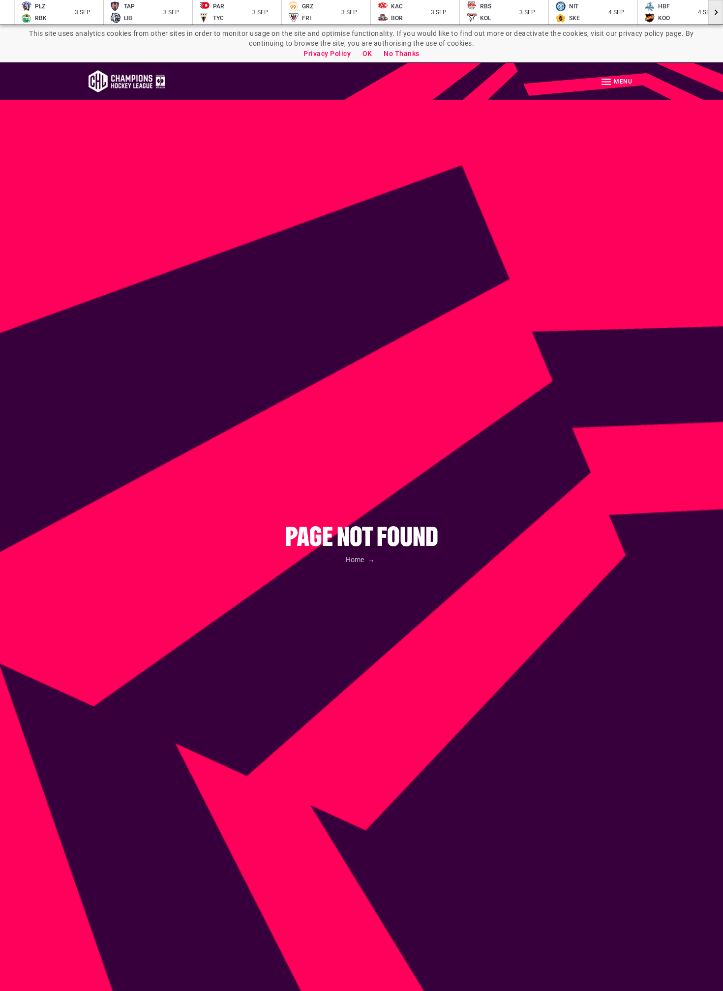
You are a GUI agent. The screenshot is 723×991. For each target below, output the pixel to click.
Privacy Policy (327, 53)
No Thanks (402, 53)
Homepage (127, 81)
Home (355, 560)
